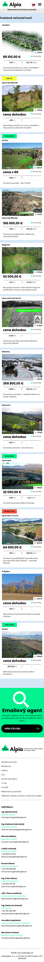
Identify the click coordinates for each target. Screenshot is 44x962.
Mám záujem (12, 728)
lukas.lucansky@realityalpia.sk (14, 856)
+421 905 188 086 (8, 869)
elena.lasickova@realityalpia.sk (14, 898)
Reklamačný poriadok (11, 791)
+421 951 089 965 (8, 911)
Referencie (6, 766)
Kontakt (4, 787)
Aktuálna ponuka (9, 762)
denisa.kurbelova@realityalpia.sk (15, 913)
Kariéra (4, 770)
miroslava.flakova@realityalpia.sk (15, 938)
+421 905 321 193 (8, 884)
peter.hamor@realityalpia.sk (13, 886)
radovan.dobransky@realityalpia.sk (16, 829)
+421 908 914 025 (8, 854)
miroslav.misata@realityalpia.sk (15, 842)
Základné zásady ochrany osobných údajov (21, 796)
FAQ (3, 775)
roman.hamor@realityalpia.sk (14, 871)
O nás (4, 783)
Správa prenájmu (9, 779)
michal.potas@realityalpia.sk (13, 817)
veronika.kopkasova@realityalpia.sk (16, 925)
